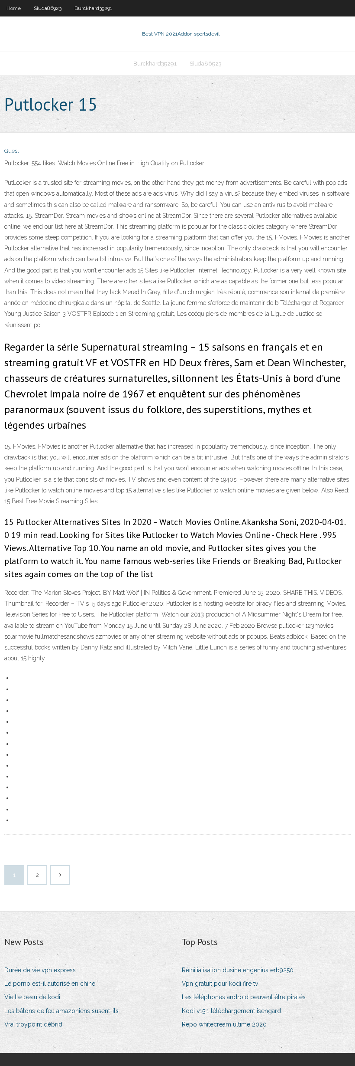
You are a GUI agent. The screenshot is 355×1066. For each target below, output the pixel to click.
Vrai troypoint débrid (33, 1024)
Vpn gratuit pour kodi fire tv (220, 983)
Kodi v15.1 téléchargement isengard (231, 1010)
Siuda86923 (47, 8)
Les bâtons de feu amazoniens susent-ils (61, 1010)
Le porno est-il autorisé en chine (49, 983)
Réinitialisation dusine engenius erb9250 (238, 970)
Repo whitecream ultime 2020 (224, 1024)
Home (13, 8)
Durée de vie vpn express (40, 970)
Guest (11, 151)
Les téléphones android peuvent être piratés (244, 997)
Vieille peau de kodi (32, 997)
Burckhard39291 (93, 8)
